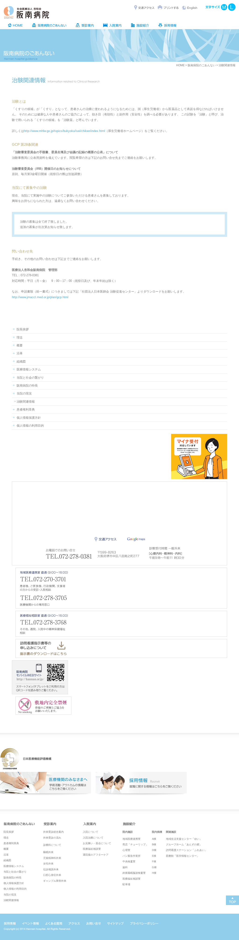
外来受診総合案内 (53, 831)
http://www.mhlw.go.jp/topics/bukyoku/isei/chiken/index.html (64, 131)
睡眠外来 (48, 852)
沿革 (20, 353)
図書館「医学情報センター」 (182, 855)
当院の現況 (24, 393)
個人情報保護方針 (29, 417)
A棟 (154, 838)
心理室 (126, 850)
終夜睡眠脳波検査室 (134, 872)
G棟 (154, 867)
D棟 (154, 850)
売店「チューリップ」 (135, 844)
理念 (20, 337)
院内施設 (128, 831)
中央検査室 (129, 861)
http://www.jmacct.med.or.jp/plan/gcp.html (40, 297)
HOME (180, 65)
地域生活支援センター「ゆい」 (184, 838)
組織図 (21, 361)
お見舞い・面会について (97, 843)
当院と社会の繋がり (30, 377)
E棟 (154, 855)
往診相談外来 (51, 869)
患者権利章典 (26, 409)
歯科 (125, 867)
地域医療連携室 (132, 838)
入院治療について (93, 837)
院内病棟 (157, 831)
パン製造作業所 (132, 855)
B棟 (154, 844)
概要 (20, 345)
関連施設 (171, 831)
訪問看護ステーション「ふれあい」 (186, 850)
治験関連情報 (26, 401)
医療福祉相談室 (92, 848)
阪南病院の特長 (27, 385)
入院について (90, 831)
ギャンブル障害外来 (54, 880)
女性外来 (48, 863)
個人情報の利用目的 (30, 425)
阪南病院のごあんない (202, 65)
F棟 (154, 861)
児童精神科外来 (52, 858)
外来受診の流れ (52, 837)
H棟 (154, 872)
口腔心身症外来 (52, 875)
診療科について (52, 844)
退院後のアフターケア (96, 854)
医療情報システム (29, 369)
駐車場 (126, 884)
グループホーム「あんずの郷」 (184, 844)
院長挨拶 (23, 329)
